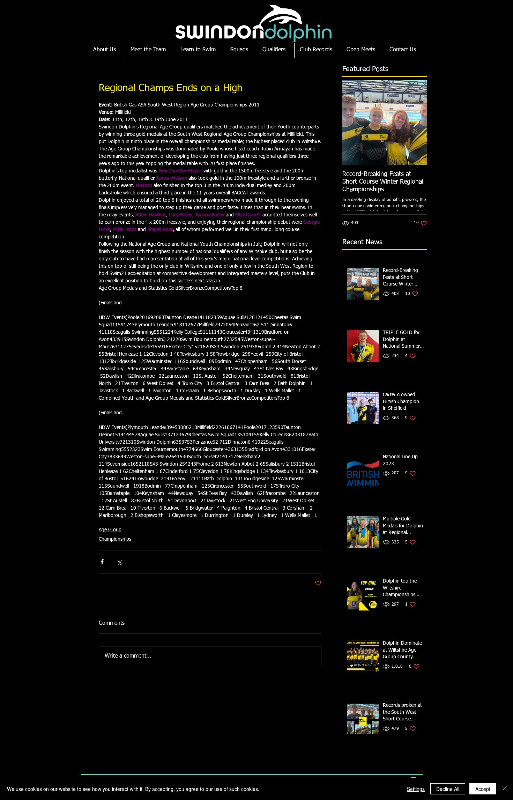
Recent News (362, 242)
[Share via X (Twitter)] (119, 561)
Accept (482, 788)
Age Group (110, 529)
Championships (115, 539)
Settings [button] (416, 788)
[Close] (504, 788)
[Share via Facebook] (102, 561)
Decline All (447, 788)
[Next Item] (416, 122)
